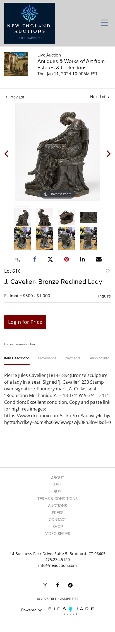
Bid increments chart (20, 344)
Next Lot (98, 96)
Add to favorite (107, 272)
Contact (57, 519)
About (57, 477)
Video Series (57, 533)
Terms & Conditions (57, 498)
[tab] (17, 360)
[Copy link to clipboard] (18, 259)
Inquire (104, 296)
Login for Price (25, 322)
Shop (57, 526)
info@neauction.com (57, 565)
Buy (57, 491)
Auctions (57, 505)
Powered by (32, 610)
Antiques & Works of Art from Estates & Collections (71, 64)
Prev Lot (16, 97)
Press (57, 512)
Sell (57, 484)
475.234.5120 (57, 559)
